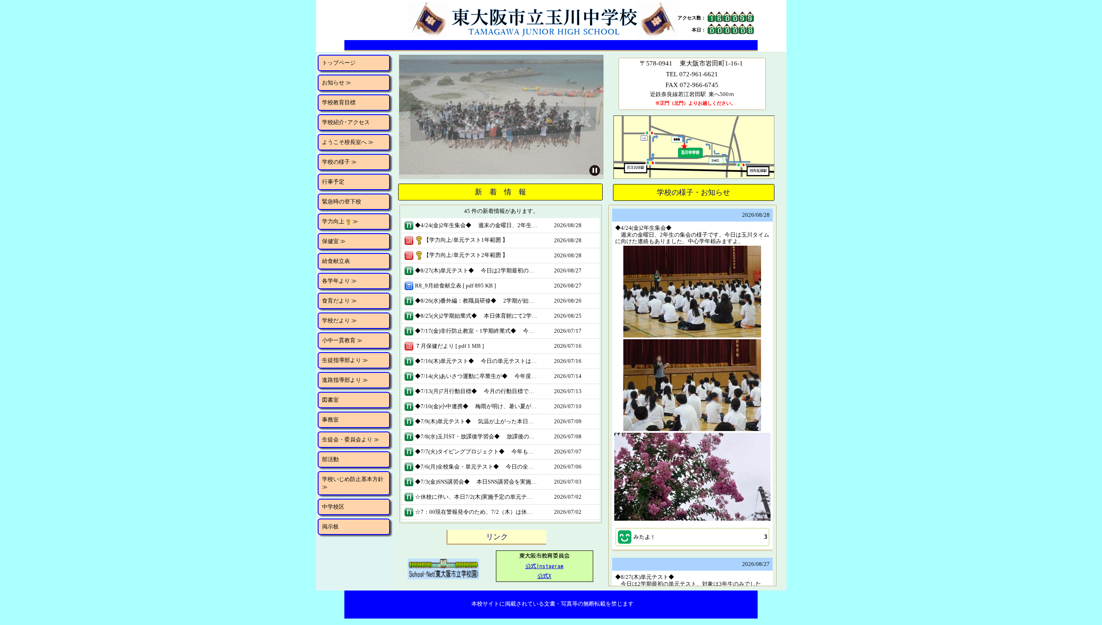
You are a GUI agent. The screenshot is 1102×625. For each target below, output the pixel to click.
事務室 (330, 419)
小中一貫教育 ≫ (342, 340)
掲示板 (330, 526)
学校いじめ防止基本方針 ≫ (353, 483)
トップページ (339, 62)
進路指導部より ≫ (345, 380)
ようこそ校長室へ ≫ (348, 142)
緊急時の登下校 (341, 201)
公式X (544, 576)
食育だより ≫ (339, 300)
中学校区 (333, 506)
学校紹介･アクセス (346, 122)
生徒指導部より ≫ (345, 360)
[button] (692, 537)
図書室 (330, 400)
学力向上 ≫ (340, 221)
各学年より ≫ (339, 281)
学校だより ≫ (339, 320)
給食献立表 (336, 261)
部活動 (330, 459)
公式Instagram (544, 566)
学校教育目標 (339, 102)
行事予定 (333, 181)
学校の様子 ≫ (339, 162)
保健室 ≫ (334, 241)
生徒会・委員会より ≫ (350, 439)
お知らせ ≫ (336, 82)
